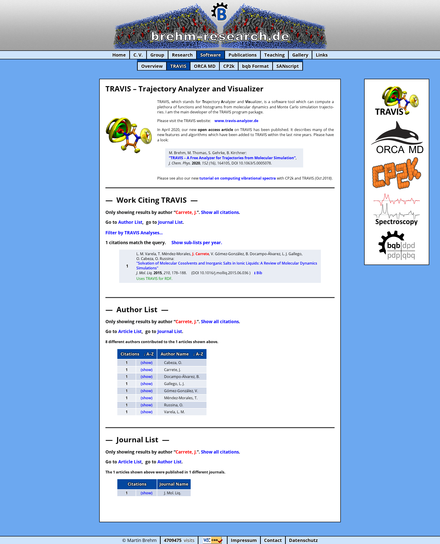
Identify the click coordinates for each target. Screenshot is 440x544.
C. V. (138, 55)
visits (179, 540)
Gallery (300, 55)
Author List (130, 222)
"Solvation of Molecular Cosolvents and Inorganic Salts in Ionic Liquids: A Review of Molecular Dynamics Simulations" (226, 266)
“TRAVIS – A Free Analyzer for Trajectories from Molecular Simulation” (232, 157)
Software (210, 55)
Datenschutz (303, 540)
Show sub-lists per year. (196, 242)
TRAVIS (178, 66)
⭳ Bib (258, 272)
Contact (273, 540)
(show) (146, 362)
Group (157, 55)
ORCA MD (205, 66)
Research (182, 55)
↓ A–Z (148, 354)
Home (119, 55)
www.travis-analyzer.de (236, 120)
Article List (130, 331)
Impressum (244, 540)
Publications (242, 55)
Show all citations (220, 212)
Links (322, 55)
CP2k (228, 66)
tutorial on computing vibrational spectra (237, 178)
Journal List (170, 222)
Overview (152, 66)
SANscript (287, 66)
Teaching (274, 55)
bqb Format (255, 66)
